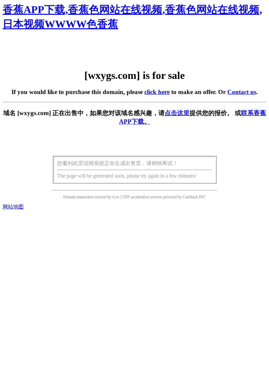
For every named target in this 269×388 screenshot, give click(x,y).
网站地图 (13, 206)
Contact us (241, 91)
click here (157, 91)
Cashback (190, 197)
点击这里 (177, 112)
